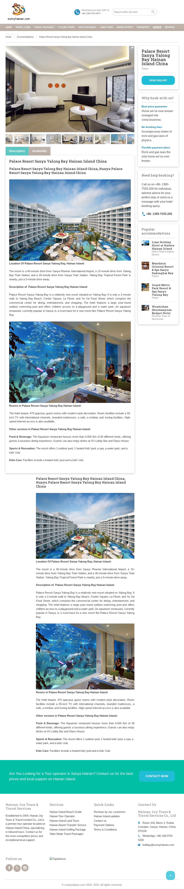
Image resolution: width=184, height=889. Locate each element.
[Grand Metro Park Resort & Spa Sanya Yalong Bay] (145, 291)
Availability (39, 151)
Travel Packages (44, 27)
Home (9, 27)
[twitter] (17, 868)
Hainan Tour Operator (62, 816)
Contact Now (157, 776)
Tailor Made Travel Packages (67, 833)
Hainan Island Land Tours (64, 820)
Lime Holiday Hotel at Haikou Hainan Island (163, 245)
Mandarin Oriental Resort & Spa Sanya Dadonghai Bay (163, 268)
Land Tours (106, 27)
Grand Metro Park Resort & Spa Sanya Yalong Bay (161, 289)
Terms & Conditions (105, 829)
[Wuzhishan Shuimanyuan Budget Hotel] (145, 313)
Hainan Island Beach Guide (66, 811)
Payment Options (104, 825)
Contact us (12, 34)
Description (17, 151)
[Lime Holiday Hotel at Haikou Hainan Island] (145, 248)
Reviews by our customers (109, 811)
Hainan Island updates (107, 816)
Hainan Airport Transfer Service (68, 825)
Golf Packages (87, 27)
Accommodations (25, 37)
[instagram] (25, 867)
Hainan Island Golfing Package (68, 829)
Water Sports (125, 27)
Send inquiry (158, 80)
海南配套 (157, 27)
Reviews (170, 27)
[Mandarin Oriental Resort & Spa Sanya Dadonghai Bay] (145, 270)
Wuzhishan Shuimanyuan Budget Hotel (162, 310)
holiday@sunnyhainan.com (158, 844)
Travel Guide (23, 27)
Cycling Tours (66, 27)
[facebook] (9, 867)
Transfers (143, 27)
